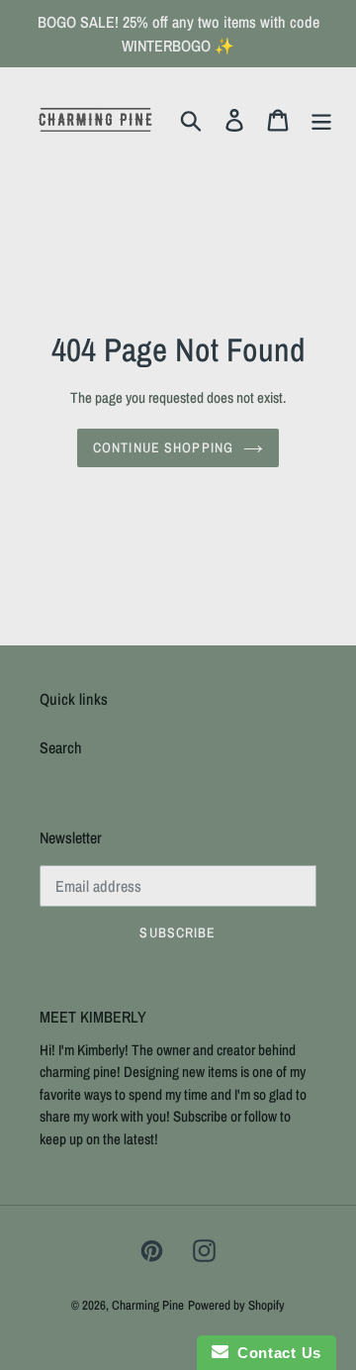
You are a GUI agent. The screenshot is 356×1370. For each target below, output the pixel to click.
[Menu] (321, 119)
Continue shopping (163, 447)
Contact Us (274, 1352)
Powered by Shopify (236, 1305)
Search (61, 747)
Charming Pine (148, 1305)
